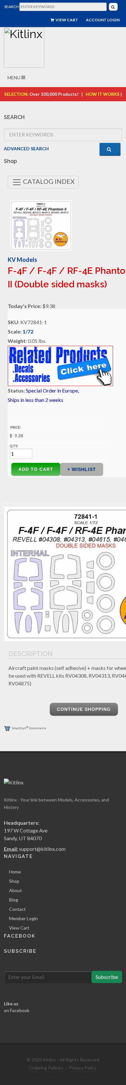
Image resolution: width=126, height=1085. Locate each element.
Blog (13, 899)
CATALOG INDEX (48, 181)
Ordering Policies (46, 1067)
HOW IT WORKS (103, 94)
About (15, 890)
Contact (17, 909)
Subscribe (107, 977)
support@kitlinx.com (42, 849)
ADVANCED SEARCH (26, 148)
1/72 (28, 331)
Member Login (23, 918)
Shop (14, 881)
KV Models (22, 259)
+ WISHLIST (81, 469)
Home (15, 871)
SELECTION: (16, 94)
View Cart (66, 19)
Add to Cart (35, 469)
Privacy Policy (83, 1067)
